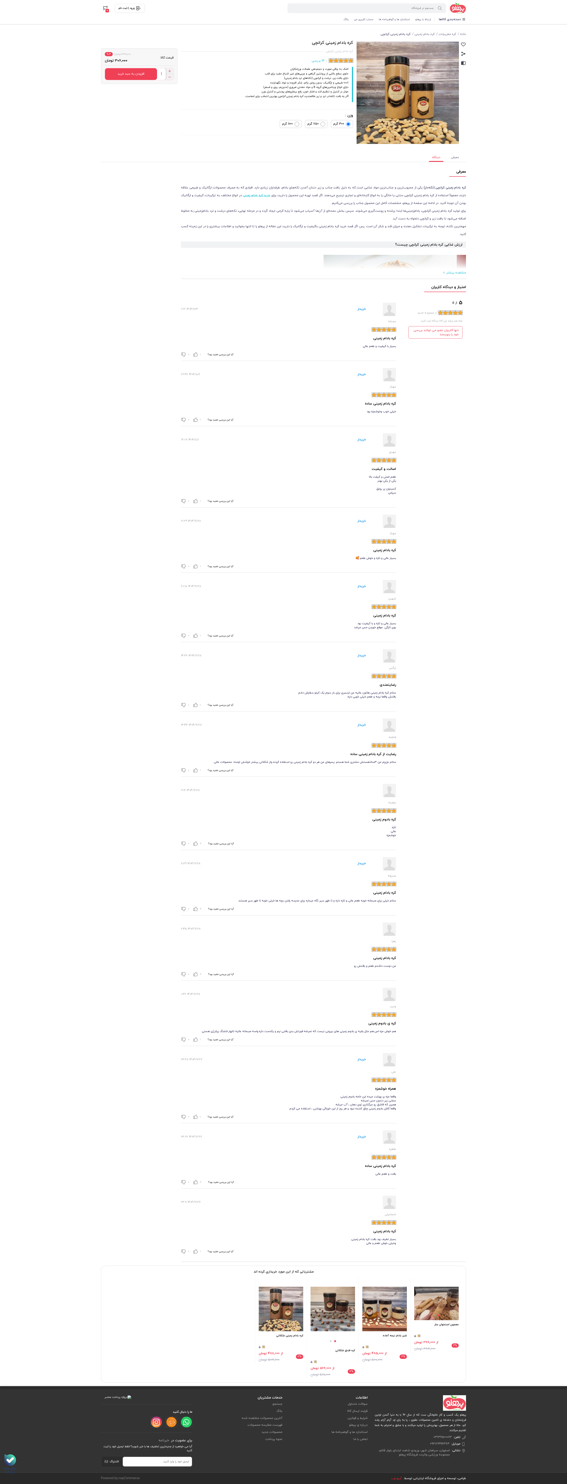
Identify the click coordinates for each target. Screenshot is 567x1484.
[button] (439, 1315)
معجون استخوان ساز (446, 1324)
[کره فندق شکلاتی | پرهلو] (333, 1309)
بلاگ (346, 19)
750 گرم (313, 124)
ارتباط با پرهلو (423, 19)
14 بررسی (318, 61)
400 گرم (338, 124)
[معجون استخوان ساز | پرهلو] (436, 1303)
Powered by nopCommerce (120, 1478)
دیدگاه (436, 157)
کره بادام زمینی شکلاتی (289, 1335)
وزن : (349, 115)
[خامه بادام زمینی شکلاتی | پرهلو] (281, 1309)
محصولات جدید (272, 1432)
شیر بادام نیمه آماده (395, 1335)
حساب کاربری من (363, 19)
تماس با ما (360, 1439)
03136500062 (442, 1437)
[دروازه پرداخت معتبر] (118, 1397)
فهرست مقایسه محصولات (264, 1425)
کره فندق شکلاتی (345, 1350)
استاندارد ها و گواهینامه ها (394, 19)
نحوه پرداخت (273, 1439)
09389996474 (439, 1444)
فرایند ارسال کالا (357, 1411)
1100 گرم (287, 124)
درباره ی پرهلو (358, 1425)
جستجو (277, 1404)
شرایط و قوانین (358, 1418)
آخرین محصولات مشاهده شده (262, 1418)
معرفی (455, 157)
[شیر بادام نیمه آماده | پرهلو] (384, 1309)
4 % (109, 54)
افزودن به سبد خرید (131, 74)
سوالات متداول (358, 1404)
